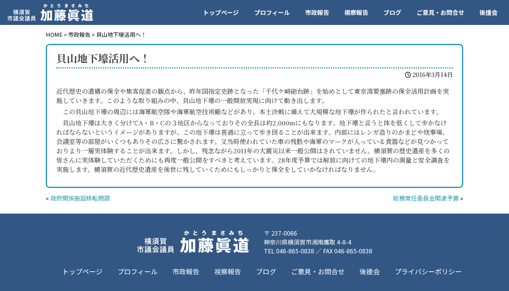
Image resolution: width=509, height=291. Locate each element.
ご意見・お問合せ (440, 12)
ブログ (392, 12)
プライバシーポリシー (428, 271)
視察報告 (356, 12)
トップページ (221, 12)
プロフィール (272, 12)
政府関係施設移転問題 (80, 198)
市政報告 (317, 12)
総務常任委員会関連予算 (426, 198)
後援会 (488, 12)
